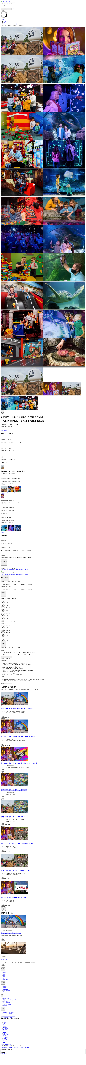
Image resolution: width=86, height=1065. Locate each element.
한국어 (4, 1032)
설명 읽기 (3, 493)
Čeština (5, 1024)
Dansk (4, 1026)
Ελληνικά (5, 1028)
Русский (5, 1039)
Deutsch (5, 1027)
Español (5, 1029)
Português (5, 1037)
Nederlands (6, 1034)
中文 (4, 1042)
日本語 (4, 1035)
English (5, 1022)
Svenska (5, 1040)
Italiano (5, 1033)
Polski (4, 1038)
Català (4, 1023)
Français (5, 1030)
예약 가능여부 (4, 430)
